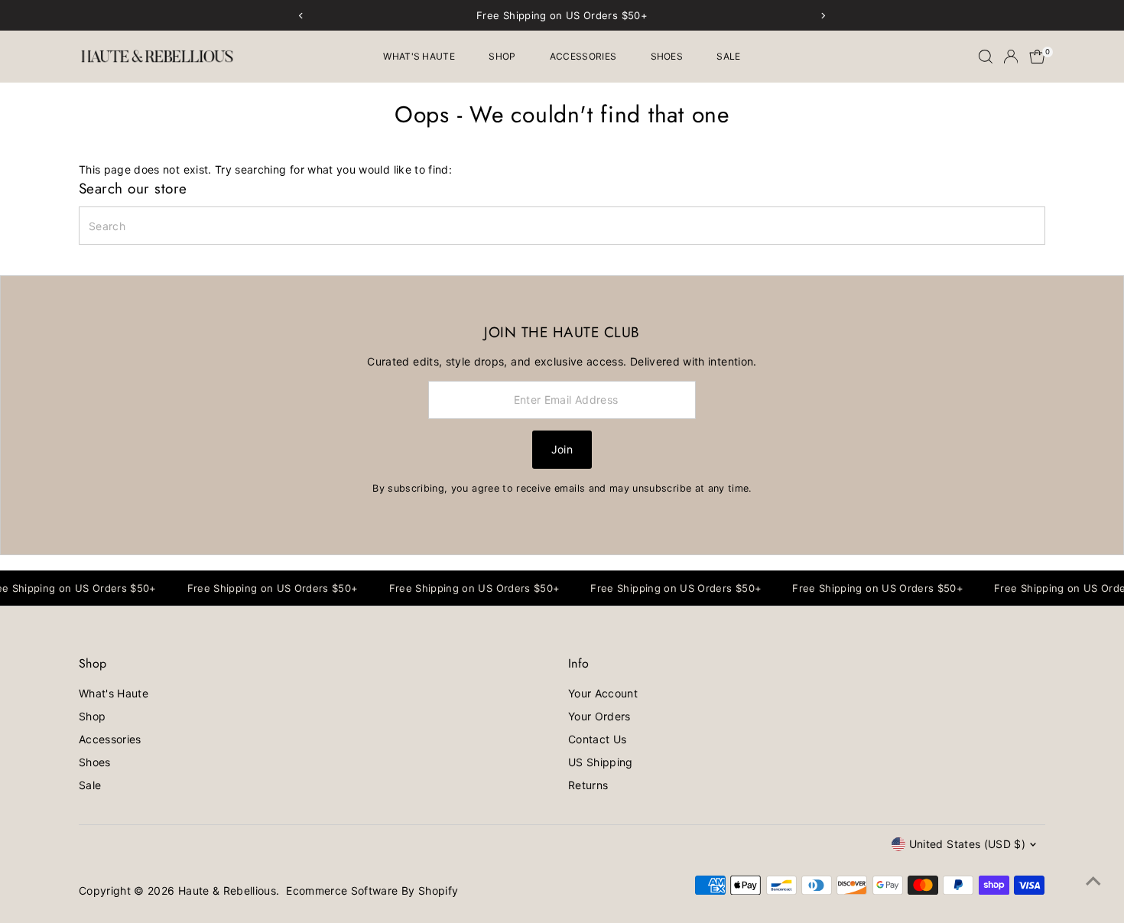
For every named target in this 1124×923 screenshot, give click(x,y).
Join (562, 449)
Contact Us (597, 739)
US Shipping (600, 762)
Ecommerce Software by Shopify (372, 890)
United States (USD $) (967, 843)
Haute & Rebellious (227, 890)
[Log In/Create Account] (1011, 56)
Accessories (583, 56)
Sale (728, 56)
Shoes (667, 56)
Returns (588, 784)
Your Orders (599, 716)
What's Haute (419, 56)
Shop (502, 56)
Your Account (603, 693)
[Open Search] (985, 56)
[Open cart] (1037, 56)
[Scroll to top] (1093, 881)
